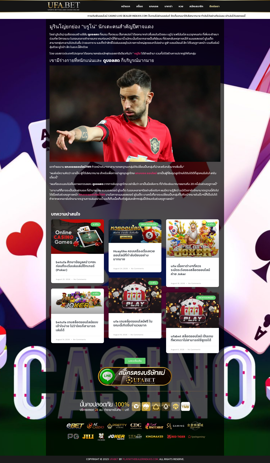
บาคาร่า (168, 6)
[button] (135, 361)
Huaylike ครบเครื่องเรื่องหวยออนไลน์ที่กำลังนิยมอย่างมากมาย (134, 255)
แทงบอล (153, 6)
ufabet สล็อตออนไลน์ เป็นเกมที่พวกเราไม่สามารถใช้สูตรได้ (192, 338)
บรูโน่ (137, 53)
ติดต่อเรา (214, 6)
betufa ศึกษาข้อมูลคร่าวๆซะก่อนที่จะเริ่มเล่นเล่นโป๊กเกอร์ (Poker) (76, 266)
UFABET (113, 459)
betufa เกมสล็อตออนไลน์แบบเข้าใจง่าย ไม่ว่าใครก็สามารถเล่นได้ (77, 326)
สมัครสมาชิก (196, 6)
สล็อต (139, 6)
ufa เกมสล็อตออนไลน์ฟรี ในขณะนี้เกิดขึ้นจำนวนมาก (132, 323)
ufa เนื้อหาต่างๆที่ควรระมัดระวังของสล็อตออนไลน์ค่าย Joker (190, 270)
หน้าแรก (125, 6)
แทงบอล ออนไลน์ (146, 173)
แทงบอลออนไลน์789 (92, 194)
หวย (181, 6)
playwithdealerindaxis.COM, (141, 459)
